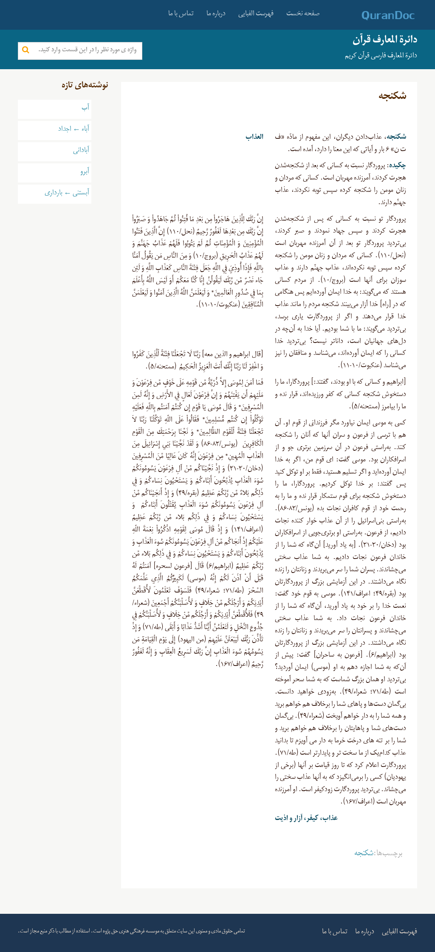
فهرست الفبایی (256, 15)
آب (85, 109)
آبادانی (81, 151)
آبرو (84, 173)
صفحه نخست (303, 15)
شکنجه (363, 855)
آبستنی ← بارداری (67, 194)
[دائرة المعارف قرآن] (377, 16)
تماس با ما (181, 15)
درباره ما (216, 15)
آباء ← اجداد (73, 130)
